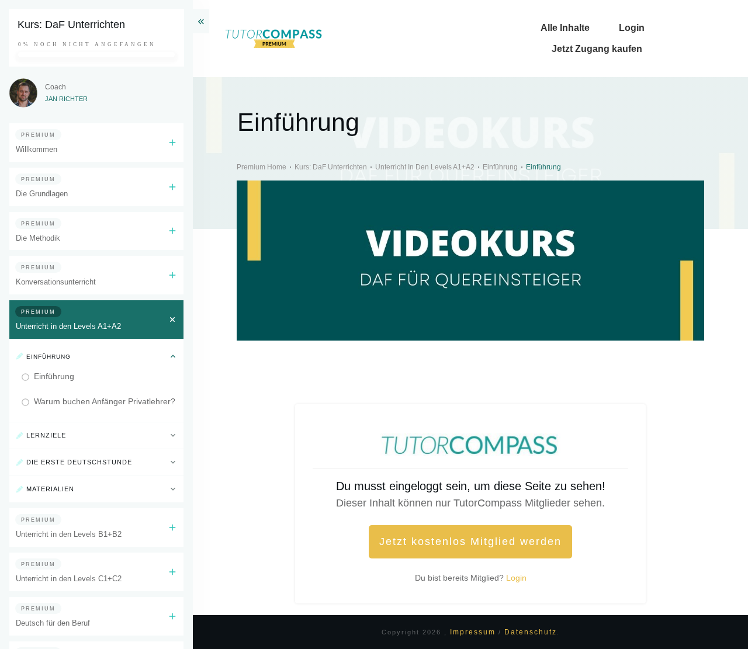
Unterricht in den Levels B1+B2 (69, 534)
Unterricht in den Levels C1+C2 (69, 578)
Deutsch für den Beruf (53, 623)
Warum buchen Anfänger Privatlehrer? (104, 401)
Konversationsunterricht (56, 281)
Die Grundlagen (42, 193)
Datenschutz (530, 632)
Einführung (54, 376)
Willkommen (36, 149)
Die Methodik (38, 238)
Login (516, 577)
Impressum (474, 632)
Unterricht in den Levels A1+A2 (68, 326)
